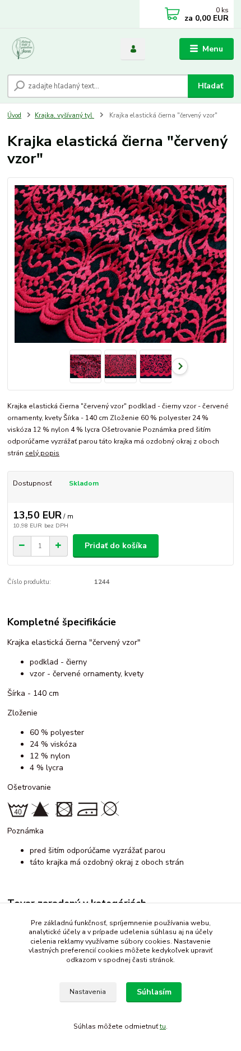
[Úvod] (54, 49)
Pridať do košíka (116, 545)
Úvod (14, 115)
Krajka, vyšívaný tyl (64, 115)
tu (163, 1026)
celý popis (42, 453)
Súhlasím (154, 992)
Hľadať (210, 86)
